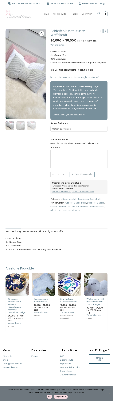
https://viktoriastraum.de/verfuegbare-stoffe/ (74, 77)
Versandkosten (57, 45)
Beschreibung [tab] (13, 231)
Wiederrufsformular (70, 367)
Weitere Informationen (61, 191)
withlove (76, 210)
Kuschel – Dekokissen (79, 199)
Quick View (17, 293)
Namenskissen (82, 206)
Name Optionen (59, 123)
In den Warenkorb (82, 174)
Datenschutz (66, 359)
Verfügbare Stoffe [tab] (53, 231)
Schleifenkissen (97, 206)
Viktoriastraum (64, 210)
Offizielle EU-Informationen (83, 191)
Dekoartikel (81, 203)
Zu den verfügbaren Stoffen (67, 114)
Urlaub (53, 210)
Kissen (65, 199)
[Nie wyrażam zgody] (109, 393)
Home (46, 13)
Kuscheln (71, 206)
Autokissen (70, 203)
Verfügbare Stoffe (12, 363)
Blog (75, 13)
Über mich (87, 13)
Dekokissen (92, 203)
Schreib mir (99, 358)
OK (49, 397)
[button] (99, 14)
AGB (62, 356)
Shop (5, 359)
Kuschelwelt (95, 199)
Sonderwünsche (59, 139)
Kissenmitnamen (58, 206)
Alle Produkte (59, 13)
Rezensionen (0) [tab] (32, 231)
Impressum (65, 363)
